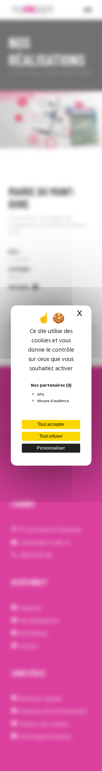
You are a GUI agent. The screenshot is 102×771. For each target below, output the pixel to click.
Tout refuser (51, 436)
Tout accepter (50, 424)
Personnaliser (51, 448)
